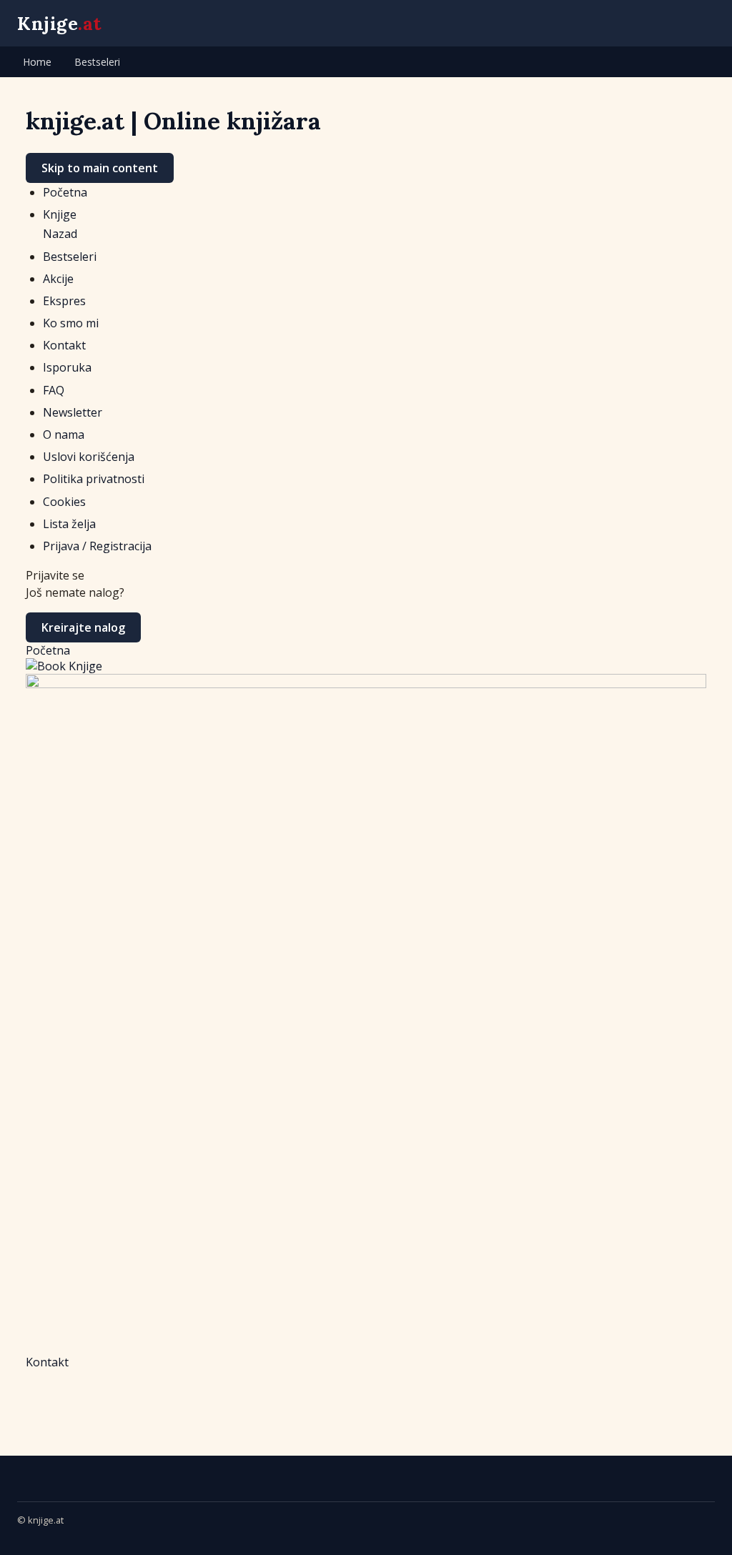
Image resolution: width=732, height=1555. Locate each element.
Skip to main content (99, 168)
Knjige (59, 23)
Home (37, 62)
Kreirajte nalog (83, 627)
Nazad (60, 234)
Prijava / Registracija (97, 546)
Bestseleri (97, 62)
